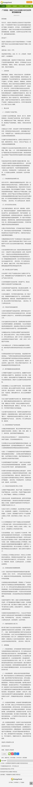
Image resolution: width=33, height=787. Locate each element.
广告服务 (22, 782)
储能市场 (7, 757)
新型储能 (25, 757)
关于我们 (11, 782)
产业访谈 (21, 6)
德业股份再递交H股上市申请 (7, 768)
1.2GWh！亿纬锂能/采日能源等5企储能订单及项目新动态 (14, 763)
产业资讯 (3, 6)
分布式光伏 (19, 757)
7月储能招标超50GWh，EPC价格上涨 (9, 766)
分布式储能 (12, 757)
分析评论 (9, 6)
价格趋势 (15, 6)
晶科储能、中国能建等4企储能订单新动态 (10, 774)
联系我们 (16, 782)
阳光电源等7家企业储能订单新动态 (8, 771)
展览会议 (27, 6)
